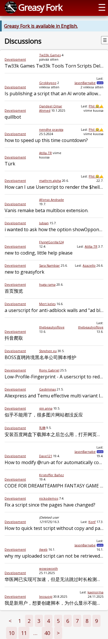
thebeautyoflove (52, 327)
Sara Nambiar (49, 265)
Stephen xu (48, 351)
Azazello (89, 265)
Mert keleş (47, 304)
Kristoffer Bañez (51, 475)
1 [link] (19, 620)
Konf (92, 522)
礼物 (42, 427)
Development (15, 59)
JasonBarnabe (85, 83)
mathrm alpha (50, 180)
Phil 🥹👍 (96, 106)
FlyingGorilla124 (51, 242)
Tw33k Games (50, 55)
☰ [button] (102, 7)
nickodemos (48, 498)
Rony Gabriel (49, 370)
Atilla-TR (45, 153)
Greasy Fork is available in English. (41, 26)
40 (47, 632)
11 (24, 632)
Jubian (44, 223)
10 (11, 632)
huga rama (47, 284)
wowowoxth (48, 568)
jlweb (43, 549)
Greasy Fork (40, 7)
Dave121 (45, 456)
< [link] (10, 620)
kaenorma (95, 592)
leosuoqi (45, 596)
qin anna (45, 408)
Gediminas (47, 389)
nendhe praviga (51, 129)
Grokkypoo (47, 83)
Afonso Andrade (51, 199)
